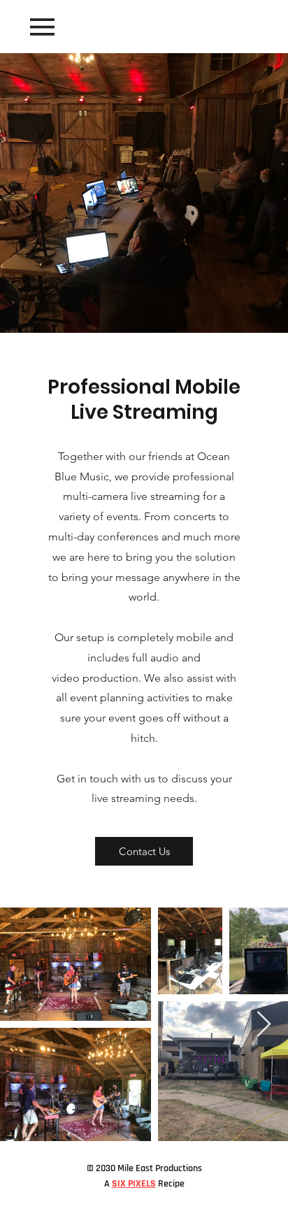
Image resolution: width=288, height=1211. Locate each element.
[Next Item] (264, 1024)
